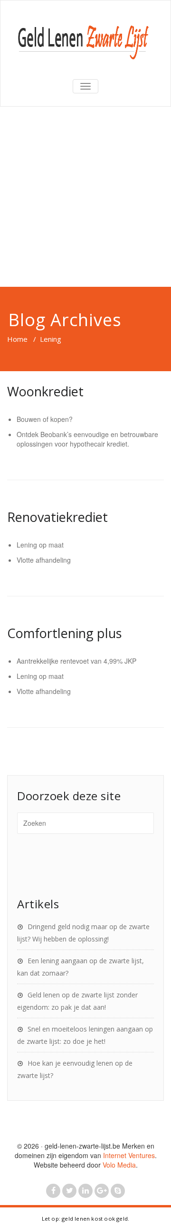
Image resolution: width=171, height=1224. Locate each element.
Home (17, 339)
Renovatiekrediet (57, 517)
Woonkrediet (45, 391)
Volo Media (119, 1164)
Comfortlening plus (64, 633)
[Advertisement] (85, 196)
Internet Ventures (129, 1155)
